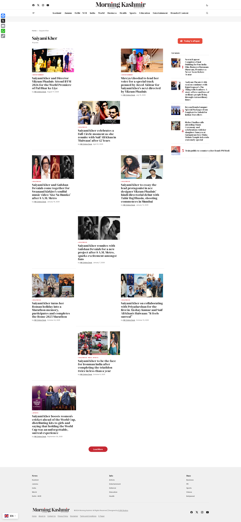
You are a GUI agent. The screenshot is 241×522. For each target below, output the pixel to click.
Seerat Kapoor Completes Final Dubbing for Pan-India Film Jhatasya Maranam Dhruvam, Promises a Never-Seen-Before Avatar (196, 67)
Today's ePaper (192, 41)
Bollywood (83, 127)
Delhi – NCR (36, 496)
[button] (207, 5)
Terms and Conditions (88, 516)
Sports (95, 357)
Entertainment (38, 75)
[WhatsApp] (3, 30)
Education (113, 492)
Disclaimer (74, 516)
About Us (42, 516)
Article (112, 480)
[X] (3, 20)
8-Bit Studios (123, 510)
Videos (189, 492)
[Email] (3, 25)
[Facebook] (3, 15)
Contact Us (51, 516)
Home (34, 31)
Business (190, 480)
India (90, 357)
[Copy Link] (3, 35)
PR (187, 484)
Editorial (112, 488)
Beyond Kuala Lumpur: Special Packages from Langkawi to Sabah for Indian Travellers (196, 111)
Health (111, 496)
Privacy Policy (63, 516)
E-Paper (101, 516)
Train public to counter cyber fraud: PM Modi (207, 150)
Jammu (35, 484)
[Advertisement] (98, 67)
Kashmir (35, 480)
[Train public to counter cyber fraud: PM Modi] (175, 150)
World (34, 492)
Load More (98, 449)
